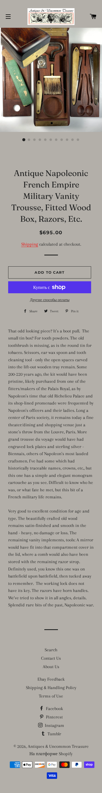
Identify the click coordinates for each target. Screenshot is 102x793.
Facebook (54, 708)
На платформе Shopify (51, 753)
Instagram (54, 725)
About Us (51, 666)
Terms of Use (51, 696)
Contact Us (51, 658)
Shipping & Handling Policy (51, 687)
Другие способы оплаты (49, 300)
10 (73, 140)
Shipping (29, 244)
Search (51, 649)
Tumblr (54, 733)
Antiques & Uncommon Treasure (58, 746)
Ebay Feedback (51, 679)
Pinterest (54, 717)
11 (78, 140)
